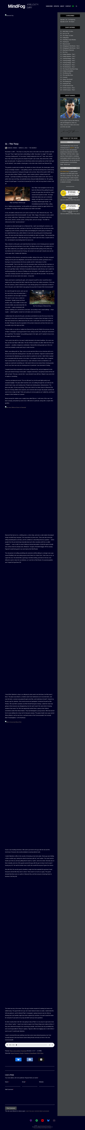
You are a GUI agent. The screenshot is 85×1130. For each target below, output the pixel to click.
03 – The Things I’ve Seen (66, 35)
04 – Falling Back (64, 37)
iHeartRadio (33, 1053)
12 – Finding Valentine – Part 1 (67, 54)
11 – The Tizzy (63, 52)
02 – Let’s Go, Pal (64, 33)
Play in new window (15, 1050)
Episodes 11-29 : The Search (67, 21)
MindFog (16, 6)
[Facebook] (30, 1059)
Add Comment (9, 1089)
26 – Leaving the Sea (65, 83)
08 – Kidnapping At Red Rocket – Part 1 (70, 46)
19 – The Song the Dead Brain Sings (69, 69)
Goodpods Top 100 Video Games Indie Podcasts (70, 198)
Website (41, 1082)
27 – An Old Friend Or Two (66, 85)
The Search (33, 148)
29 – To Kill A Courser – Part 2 (67, 89)
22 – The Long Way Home (66, 75)
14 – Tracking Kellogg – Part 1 (67, 58)
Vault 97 (72, 147)
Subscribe (49, 6)
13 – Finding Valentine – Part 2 (67, 56)
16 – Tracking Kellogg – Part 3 (67, 62)
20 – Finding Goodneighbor (66, 71)
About (62, 6)
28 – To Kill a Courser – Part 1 (67, 87)
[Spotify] (37, 1120)
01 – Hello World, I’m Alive (66, 31)
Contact (68, 6)
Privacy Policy (48, 1125)
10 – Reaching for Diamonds (67, 50)
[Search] (76, 6)
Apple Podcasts (15, 1053)
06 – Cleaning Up (64, 41)
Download (23, 1050)
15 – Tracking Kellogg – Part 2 (67, 60)
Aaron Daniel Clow (41, 1125)
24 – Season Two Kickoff (66, 79)
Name (7, 1082)
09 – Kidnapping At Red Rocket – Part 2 (70, 48)
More (42, 1053)
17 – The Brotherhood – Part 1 (67, 64)
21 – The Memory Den (65, 73)
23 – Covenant (63, 77)
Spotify (22, 1053)
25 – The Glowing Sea (65, 81)
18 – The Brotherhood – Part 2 (67, 66)
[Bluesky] (18, 1059)
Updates (56, 6)
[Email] (54, 1120)
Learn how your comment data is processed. (37, 1111)
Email (24, 1082)
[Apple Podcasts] (31, 1120)
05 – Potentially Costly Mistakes (68, 39)
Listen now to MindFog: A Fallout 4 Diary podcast (70, 199)
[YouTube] (42, 1120)
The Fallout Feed (64, 171)
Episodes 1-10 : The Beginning (67, 19)
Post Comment (11, 1108)
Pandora (27, 1053)
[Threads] (41, 1059)
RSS (38, 1053)
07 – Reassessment (65, 44)
